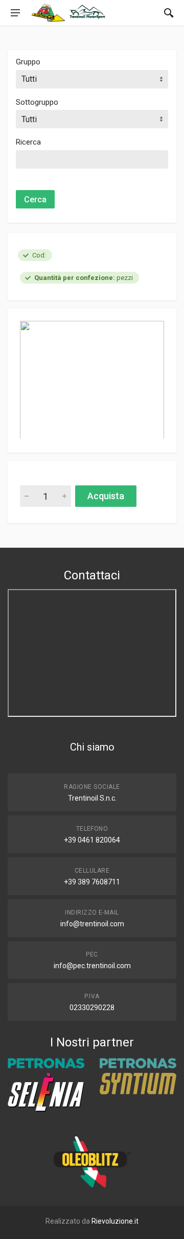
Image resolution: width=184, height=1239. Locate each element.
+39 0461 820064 (92, 840)
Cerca (35, 199)
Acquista (105, 495)
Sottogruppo (37, 102)
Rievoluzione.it (115, 1221)
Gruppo (28, 61)
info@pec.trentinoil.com (92, 966)
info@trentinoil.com (92, 924)
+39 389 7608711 (92, 882)
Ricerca (28, 142)
